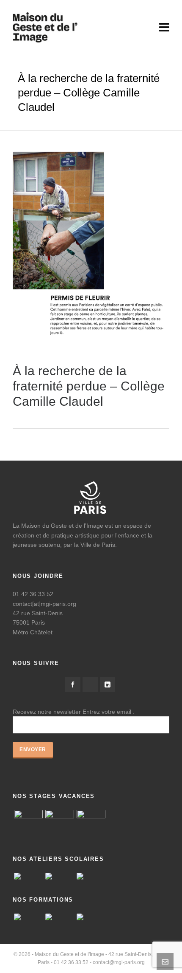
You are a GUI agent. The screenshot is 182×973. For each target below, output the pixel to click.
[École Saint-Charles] (59, 876)
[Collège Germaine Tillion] (28, 876)
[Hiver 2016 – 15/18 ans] (28, 824)
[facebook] (72, 684)
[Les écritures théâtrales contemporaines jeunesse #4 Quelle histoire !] (91, 917)
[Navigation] (164, 27)
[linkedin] (107, 684)
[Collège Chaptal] (91, 876)
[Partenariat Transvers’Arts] (59, 917)
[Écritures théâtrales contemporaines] (28, 917)
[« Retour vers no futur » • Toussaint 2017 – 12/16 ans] (59, 824)
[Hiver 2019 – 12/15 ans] (91, 824)
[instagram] (90, 684)
